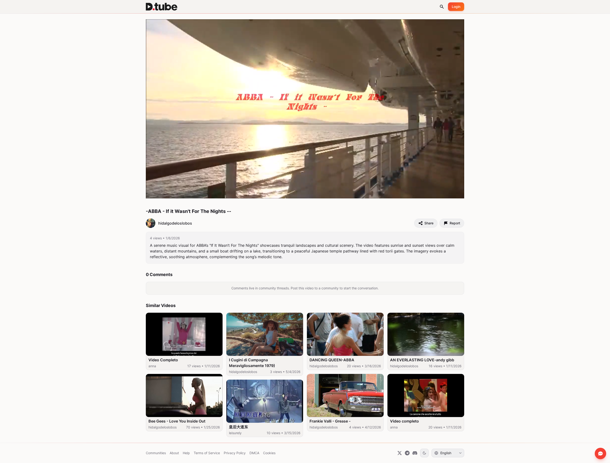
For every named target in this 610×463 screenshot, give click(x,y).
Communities (156, 453)
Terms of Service (207, 453)
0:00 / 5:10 (170, 192)
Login (456, 7)
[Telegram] (407, 453)
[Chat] (600, 453)
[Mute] (184, 192)
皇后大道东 (238, 426)
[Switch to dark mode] (424, 453)
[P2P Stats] (433, 192)
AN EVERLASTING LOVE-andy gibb (422, 359)
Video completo (404, 421)
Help (186, 453)
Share (428, 223)
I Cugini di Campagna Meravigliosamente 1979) (252, 362)
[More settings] (444, 192)
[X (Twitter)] (399, 453)
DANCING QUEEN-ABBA (332, 359)
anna (152, 366)
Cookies (269, 453)
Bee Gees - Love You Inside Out (176, 421)
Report (455, 223)
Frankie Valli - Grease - (330, 421)
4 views (156, 238)
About (174, 453)
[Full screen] (455, 192)
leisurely (235, 433)
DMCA (254, 453)
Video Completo (163, 359)
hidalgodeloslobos (162, 427)
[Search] (441, 6)
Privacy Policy (235, 453)
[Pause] (154, 192)
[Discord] (414, 453)
